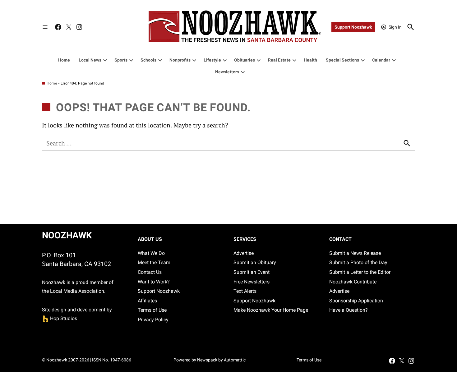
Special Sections (342, 59)
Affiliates (147, 301)
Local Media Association (77, 291)
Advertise (243, 253)
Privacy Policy (153, 320)
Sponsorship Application (356, 301)
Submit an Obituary (254, 262)
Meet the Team (154, 262)
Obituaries (244, 59)
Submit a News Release (355, 253)
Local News (90, 59)
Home (64, 59)
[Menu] (45, 27)
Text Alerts (244, 291)
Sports (120, 59)
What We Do (151, 253)
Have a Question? (348, 310)
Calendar (381, 59)
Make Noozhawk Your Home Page (270, 310)
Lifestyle (212, 59)
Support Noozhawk (353, 27)
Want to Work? (154, 282)
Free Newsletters (251, 282)
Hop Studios (59, 318)
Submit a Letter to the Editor (359, 272)
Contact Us (150, 272)
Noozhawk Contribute (352, 282)
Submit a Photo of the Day (358, 262)
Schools (148, 59)
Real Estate (279, 59)
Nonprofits (180, 59)
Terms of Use (152, 310)
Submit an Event (251, 272)
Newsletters (227, 71)
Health (310, 59)
